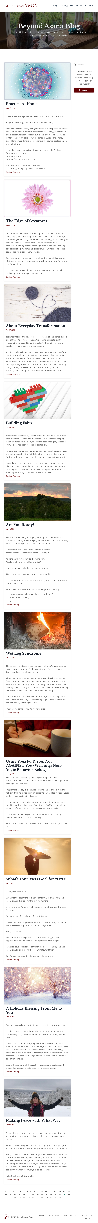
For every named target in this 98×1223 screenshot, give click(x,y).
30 (64, 1194)
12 (50, 1191)
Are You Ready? (20, 525)
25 (42, 1194)
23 (33, 1194)
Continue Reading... (13, 172)
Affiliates (42, 1215)
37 (37, 1197)
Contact (88, 1218)
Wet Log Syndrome (23, 653)
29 (60, 1194)
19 (15, 1194)
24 (37, 1194)
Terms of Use (86, 1215)
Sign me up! (84, 90)
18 (10, 1194)
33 (19, 1197)
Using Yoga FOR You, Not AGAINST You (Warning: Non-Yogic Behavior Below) (34, 765)
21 (24, 1194)
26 (46, 1194)
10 (41, 1191)
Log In (90, 5)
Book (71, 5)
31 (69, 1194)
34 (24, 1197)
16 (68, 1191)
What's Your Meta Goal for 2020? (36, 879)
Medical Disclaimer (70, 1215)
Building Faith (19, 423)
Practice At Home (22, 104)
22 (28, 1194)
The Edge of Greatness (26, 221)
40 (51, 1197)
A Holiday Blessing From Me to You (34, 1010)
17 (6, 1194)
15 (64, 1191)
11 (46, 1191)
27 (51, 1194)
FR (85, 5)
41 (55, 1197)
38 (42, 1197)
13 (55, 1191)
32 (15, 1197)
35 (28, 1197)
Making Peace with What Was (33, 1120)
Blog (55, 5)
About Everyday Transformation (35, 326)
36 (33, 1197)
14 (59, 1191)
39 (46, 1197)
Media (57, 1215)
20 (19, 1194)
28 (55, 1194)
